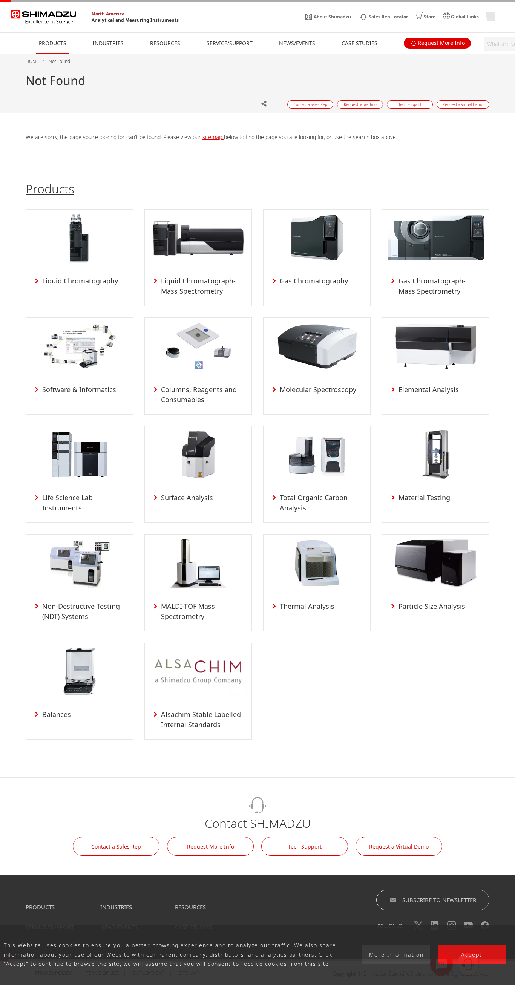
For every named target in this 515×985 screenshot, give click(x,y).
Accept (471, 955)
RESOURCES (190, 907)
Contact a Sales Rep (116, 846)
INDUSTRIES (116, 907)
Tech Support (305, 846)
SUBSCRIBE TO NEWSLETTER (439, 900)
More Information (396, 955)
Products (50, 189)
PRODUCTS (40, 907)
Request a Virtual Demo (399, 846)
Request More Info (210, 846)
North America (108, 14)
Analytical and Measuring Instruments (135, 20)
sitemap (213, 137)
